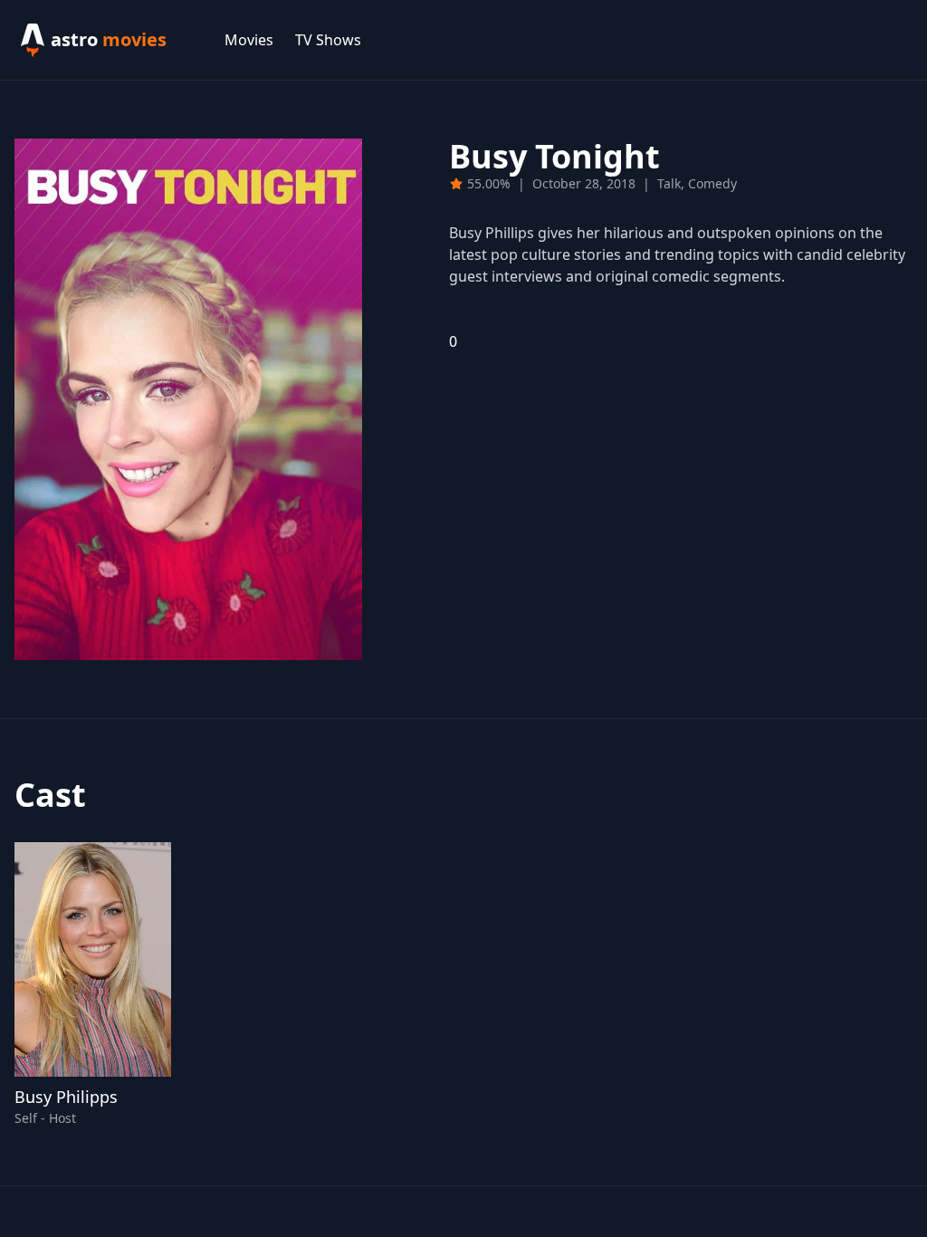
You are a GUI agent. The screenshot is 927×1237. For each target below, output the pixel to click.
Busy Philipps (66, 1097)
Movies (249, 40)
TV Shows (328, 40)
